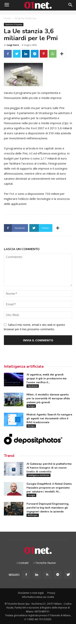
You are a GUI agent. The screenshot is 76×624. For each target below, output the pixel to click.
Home (7, 18)
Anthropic (33, 515)
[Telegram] (58, 575)
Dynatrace (33, 386)
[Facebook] (26, 575)
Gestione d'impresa (25, 18)
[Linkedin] (37, 575)
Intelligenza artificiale (24, 366)
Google (31, 495)
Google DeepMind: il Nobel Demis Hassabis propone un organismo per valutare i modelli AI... (49, 487)
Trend (9, 455)
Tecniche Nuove (45, 563)
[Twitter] (68, 575)
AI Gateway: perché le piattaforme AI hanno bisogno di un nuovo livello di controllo (49, 467)
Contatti (24, 563)
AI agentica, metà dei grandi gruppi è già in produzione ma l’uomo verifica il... (46, 378)
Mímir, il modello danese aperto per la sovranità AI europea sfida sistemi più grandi (48, 398)
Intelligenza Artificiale (38, 475)
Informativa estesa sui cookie (38, 597)
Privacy (51, 593)
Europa (31, 406)
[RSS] (47, 575)
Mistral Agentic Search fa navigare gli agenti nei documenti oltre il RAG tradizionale (49, 418)
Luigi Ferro (13, 44)
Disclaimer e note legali (31, 593)
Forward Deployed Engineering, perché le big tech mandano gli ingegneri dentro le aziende (48, 507)
